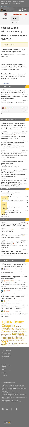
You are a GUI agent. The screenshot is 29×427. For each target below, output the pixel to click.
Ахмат (22, 340)
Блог (16, 18)
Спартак (8, 326)
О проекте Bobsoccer (6, 350)
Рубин (17, 326)
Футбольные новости (6, 365)
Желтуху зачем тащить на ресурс (8, 292)
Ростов (24, 331)
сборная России (21, 329)
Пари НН (11, 343)
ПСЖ (24, 338)
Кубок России (23, 336)
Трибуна (3, 368)
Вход (26, 9)
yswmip (7, 301)
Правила (3, 1)
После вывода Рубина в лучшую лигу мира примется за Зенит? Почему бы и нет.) (14, 271)
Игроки (18, 3)
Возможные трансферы (11, 336)
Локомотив (8, 328)
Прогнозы (4, 372)
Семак (3, 336)
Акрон (15, 343)
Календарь (4, 369)
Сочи (13, 340)
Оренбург (17, 340)
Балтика (8, 340)
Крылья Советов (6, 334)
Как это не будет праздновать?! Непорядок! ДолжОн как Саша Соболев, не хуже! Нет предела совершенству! (14, 283)
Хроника (5, 18)
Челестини (15, 345)
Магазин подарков (6, 373)
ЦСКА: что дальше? (6, 230)
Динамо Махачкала (22, 343)
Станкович (10, 345)
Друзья (15, 22)
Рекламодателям (5, 356)
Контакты (4, 358)
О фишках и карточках (6, 353)
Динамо (6, 331)
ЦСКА (7, 322)
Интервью (4, 366)
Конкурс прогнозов (5, 3)
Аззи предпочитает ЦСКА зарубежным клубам (13, 288)
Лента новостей (9, 280)
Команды (13, 3)
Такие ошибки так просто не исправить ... (10, 303)
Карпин (19, 331)
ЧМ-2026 (4, 345)
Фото (25, 18)
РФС (20, 326)
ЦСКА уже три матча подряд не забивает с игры (14, 224)
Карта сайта (4, 375)
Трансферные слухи (12, 338)
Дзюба (2, 340)
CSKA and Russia (10, 108)
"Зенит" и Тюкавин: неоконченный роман (12, 236)
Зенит (19, 322)
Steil (7, 269)
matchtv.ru (5, 83)
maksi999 (8, 290)
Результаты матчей (6, 370)
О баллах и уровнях (6, 355)
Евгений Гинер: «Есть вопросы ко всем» (11, 251)
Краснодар (18, 333)
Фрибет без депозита (6, 6)
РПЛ (5, 342)
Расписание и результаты (18, 1)
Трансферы (8, 1)
